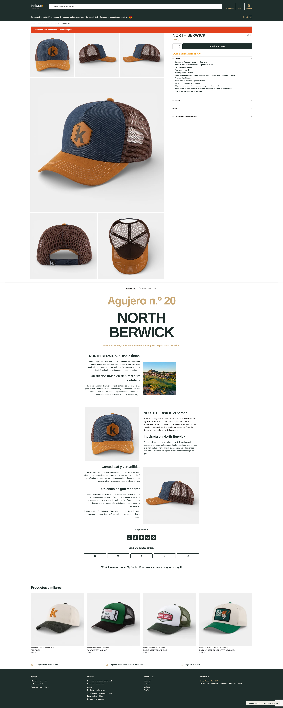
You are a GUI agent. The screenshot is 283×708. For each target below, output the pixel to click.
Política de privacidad (95, 699)
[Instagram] (129, 537)
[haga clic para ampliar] (97, 145)
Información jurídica (95, 696)
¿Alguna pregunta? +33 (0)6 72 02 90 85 (263, 703)
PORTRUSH (35, 650)
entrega (176, 100)
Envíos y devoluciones (96, 690)
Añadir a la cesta (217, 46)
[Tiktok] (135, 537)
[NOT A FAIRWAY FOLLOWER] (225, 619)
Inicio (33, 24)
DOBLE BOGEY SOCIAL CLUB (155, 650)
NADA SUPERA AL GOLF (97, 650)
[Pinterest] (153, 537)
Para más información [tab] (148, 288)
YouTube (147, 690)
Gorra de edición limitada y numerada (214, 648)
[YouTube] (147, 537)
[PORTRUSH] (57, 619)
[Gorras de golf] (141, 537)
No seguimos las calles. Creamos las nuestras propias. (221, 683)
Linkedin (147, 684)
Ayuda (240, 8)
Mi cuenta (230, 8)
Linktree (147, 687)
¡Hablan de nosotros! (39, 681)
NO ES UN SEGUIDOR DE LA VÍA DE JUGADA (217, 650)
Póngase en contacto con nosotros (100, 681)
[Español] (132, 17)
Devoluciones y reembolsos (184, 116)
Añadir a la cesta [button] (57, 657)
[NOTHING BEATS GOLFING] (113, 619)
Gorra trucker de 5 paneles (47, 24)
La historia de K (37, 684)
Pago (174, 108)
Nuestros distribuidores (40, 687)
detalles (176, 58)
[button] (95, 555)
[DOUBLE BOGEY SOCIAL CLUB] (169, 619)
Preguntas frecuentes (95, 684)
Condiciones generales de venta (99, 693)
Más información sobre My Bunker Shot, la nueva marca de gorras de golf (141, 567)
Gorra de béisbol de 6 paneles (42, 648)
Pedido (249, 8)
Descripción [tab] (131, 288)
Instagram (147, 681)
